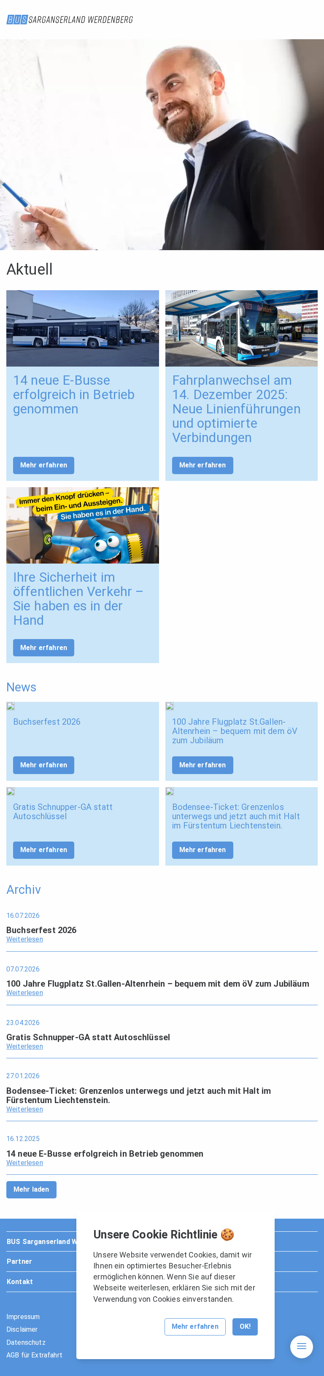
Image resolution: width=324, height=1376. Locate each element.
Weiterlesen (24, 939)
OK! (245, 1326)
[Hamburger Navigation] (301, 1347)
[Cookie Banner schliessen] (261, 1225)
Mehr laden (31, 1189)
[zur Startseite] (69, 19)
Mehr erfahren (43, 465)
